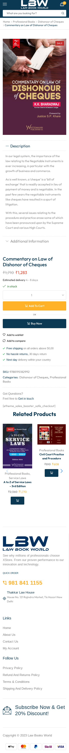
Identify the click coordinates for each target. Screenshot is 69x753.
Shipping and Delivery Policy (22, 688)
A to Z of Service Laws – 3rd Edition (17, 484)
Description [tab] (20, 146)
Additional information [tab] (29, 241)
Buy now (36, 323)
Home (6, 21)
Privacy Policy (13, 668)
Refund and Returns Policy (21, 675)
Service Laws (17, 478)
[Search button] (63, 13)
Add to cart (36, 306)
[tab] (34, 146)
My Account (11, 648)
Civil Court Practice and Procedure (51, 456)
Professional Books (24, 21)
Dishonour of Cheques (51, 21)
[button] (61, 471)
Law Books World (40, 735)
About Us (9, 635)
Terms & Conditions (16, 682)
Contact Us (10, 641)
